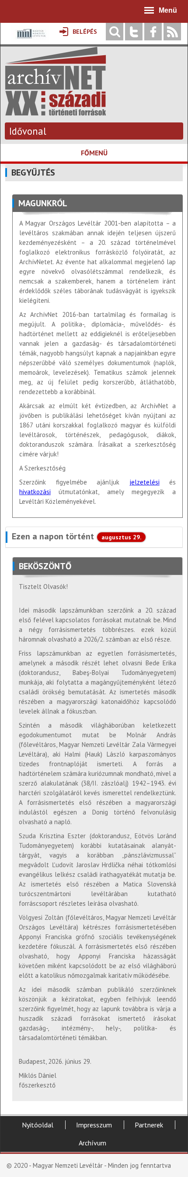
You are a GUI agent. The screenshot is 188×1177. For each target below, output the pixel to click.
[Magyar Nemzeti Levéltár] (30, 40)
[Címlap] (55, 111)
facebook (153, 31)
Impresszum (94, 1124)
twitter (134, 31)
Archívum (92, 1142)
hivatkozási (35, 492)
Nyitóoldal (37, 1124)
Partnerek (149, 1124)
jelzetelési (144, 482)
